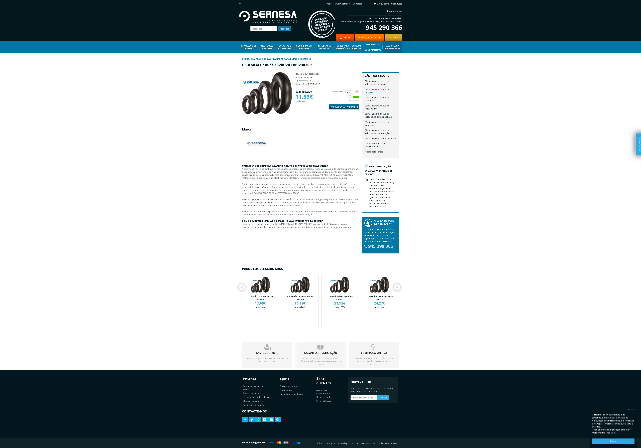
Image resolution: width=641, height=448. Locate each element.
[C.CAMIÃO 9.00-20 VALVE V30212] (339, 285)
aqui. (613, 432)
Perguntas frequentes (291, 385)
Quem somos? (342, 3)
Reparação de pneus (248, 47)
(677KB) (381, 193)
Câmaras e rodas (356, 47)
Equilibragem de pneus (304, 47)
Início (329, 3)
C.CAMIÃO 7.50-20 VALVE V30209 (260, 298)
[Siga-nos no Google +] (258, 419)
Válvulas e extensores (284, 47)
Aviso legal (343, 443)
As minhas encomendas (323, 391)
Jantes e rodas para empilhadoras (375, 145)
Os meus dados (324, 396)
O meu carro (389, 3)
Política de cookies (388, 443)
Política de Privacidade (363, 443)
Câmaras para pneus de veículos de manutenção (377, 132)
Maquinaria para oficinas (392, 47)
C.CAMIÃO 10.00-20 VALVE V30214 (379, 298)
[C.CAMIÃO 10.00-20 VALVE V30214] (379, 285)
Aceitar (613, 441)
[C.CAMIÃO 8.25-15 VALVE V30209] (300, 285)
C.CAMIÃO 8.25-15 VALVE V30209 (300, 298)
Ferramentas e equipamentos (373, 47)
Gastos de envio (251, 392)
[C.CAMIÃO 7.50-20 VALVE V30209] (260, 285)
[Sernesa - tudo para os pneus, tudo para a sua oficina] (270, 17)
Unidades (337, 91)
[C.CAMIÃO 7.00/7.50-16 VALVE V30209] (267, 113)
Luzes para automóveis (343, 47)
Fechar (631, 409)
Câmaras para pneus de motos (380, 138)
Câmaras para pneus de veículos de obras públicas (378, 115)
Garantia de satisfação (291, 393)
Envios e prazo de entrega (256, 396)
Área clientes (395, 11)
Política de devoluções (254, 404)
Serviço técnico (324, 400)
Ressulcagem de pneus (324, 47)
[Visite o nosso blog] (278, 419)
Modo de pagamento (253, 400)
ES (240, 3)
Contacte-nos (286, 389)
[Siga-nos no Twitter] (252, 419)
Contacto (357, 3)
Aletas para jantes (374, 151)
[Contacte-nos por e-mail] (271, 419)
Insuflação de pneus (266, 47)
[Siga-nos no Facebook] (245, 419)
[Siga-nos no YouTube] (265, 419)
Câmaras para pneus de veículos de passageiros (377, 83)
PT (246, 3)
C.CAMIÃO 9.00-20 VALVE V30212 (340, 298)
